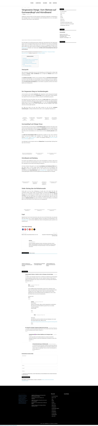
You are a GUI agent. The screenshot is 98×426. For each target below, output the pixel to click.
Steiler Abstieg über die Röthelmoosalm (29, 63)
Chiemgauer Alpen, (43, 170)
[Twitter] (72, 396)
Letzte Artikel (34, 393)
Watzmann (32, 138)
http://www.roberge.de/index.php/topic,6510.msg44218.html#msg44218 (44, 321)
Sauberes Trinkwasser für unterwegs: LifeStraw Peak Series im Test (39, 405)
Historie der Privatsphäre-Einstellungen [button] (67, 23)
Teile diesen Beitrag (27, 65)
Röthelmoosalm (24, 47)
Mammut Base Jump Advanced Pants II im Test (30, 234)
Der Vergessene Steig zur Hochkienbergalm (30, 59)
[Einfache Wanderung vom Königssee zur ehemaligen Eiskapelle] (39, 259)
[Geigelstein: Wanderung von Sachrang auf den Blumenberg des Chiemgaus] (27, 259)
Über (61, 14)
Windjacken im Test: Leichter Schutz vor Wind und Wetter (39, 403)
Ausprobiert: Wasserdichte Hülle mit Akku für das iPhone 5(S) (49, 235)
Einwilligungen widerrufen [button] (64, 25)
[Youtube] (73, 3)
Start (22, 7)
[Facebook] (69, 3)
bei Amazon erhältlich (41, 53)
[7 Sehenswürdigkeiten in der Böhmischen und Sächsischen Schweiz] (51, 259)
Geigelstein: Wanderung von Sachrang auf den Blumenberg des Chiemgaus (27, 264)
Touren (25, 7)
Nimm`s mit (62, 13)
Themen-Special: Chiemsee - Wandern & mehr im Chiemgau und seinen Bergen (39, 274)
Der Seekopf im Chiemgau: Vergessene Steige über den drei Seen (36, 327)
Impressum (62, 19)
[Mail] (33, 248)
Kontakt (61, 17)
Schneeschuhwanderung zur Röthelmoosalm (40, 343)
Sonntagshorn (33, 137)
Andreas (24, 14)
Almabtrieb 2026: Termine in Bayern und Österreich (38, 398)
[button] (65, 3)
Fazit (23, 64)
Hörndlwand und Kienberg (27, 62)
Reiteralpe (26, 138)
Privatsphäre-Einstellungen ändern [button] (66, 22)
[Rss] (76, 3)
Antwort (26, 282)
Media (61, 16)
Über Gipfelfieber (22, 393)
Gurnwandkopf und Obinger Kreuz (28, 60)
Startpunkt (24, 58)
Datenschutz (62, 20)
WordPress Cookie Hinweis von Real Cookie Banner (8, 425)
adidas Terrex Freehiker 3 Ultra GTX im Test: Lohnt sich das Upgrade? (39, 401)
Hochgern (27, 137)
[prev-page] (22, 267)
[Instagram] (71, 3)
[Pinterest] (74, 396)
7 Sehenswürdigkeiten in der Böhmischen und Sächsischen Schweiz (50, 264)
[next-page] (24, 267)
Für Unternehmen (63, 11)
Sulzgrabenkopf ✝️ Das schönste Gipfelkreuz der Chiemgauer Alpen (41, 334)
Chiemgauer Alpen (25, 219)
